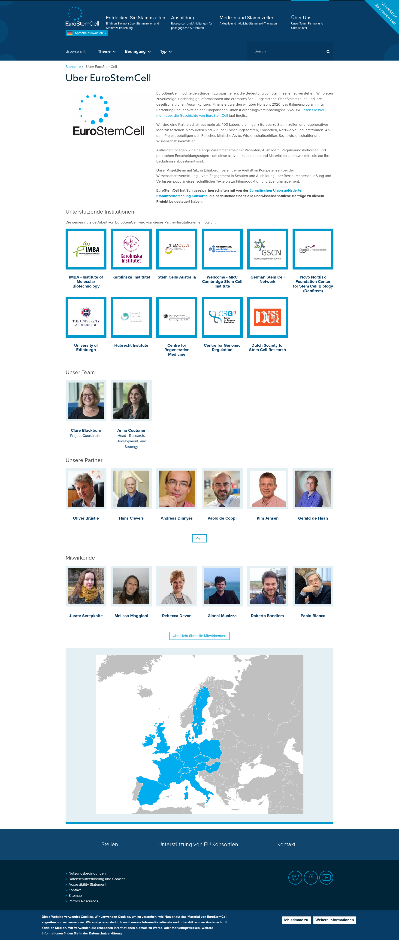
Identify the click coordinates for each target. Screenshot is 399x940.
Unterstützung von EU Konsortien (198, 844)
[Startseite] (83, 17)
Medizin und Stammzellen (247, 18)
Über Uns (301, 18)
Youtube (326, 878)
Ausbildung (183, 18)
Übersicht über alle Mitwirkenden (199, 636)
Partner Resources (83, 901)
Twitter (295, 878)
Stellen (109, 844)
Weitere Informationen (334, 920)
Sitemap (75, 895)
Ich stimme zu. (296, 920)
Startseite (73, 66)
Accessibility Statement (87, 884)
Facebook (311, 878)
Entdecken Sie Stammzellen (135, 18)
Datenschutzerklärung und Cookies (97, 879)
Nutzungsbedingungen (87, 873)
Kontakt (286, 844)
